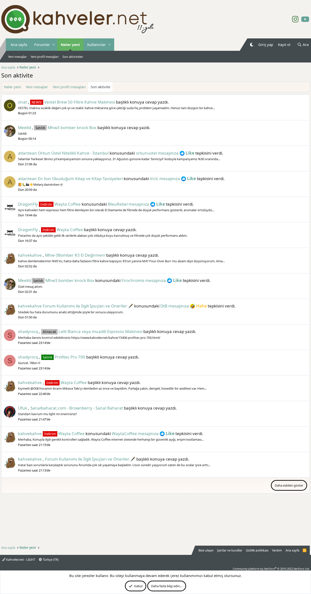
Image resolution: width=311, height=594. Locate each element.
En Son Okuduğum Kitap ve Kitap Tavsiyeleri (80, 178)
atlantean (27, 153)
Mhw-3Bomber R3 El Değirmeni (75, 255)
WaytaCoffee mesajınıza (135, 433)
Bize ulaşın (206, 550)
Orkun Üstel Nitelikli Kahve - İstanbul (73, 153)
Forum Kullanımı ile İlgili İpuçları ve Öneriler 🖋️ (88, 306)
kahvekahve (30, 255)
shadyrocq (28, 331)
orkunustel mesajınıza (157, 153)
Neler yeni (70, 44)
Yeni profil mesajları (45, 56)
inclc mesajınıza (165, 178)
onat (22, 102)
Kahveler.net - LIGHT (20, 559)
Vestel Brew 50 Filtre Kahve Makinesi (73, 102)
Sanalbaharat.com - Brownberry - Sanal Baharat (76, 408)
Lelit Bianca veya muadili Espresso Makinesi (92, 331)
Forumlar (42, 44)
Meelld (24, 127)
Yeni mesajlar (17, 56)
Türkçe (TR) (50, 559)
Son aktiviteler (72, 56)
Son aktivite (100, 86)
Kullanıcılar (96, 44)
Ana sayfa (19, 44)
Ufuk (22, 408)
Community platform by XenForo (271, 568)
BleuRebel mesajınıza (128, 204)
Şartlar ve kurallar (229, 550)
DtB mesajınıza (174, 306)
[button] (53, 44)
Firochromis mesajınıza (143, 280)
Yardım (277, 550)
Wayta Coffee (60, 204)
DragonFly (28, 204)
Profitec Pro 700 (64, 357)
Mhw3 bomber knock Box (65, 127)
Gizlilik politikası (257, 550)
